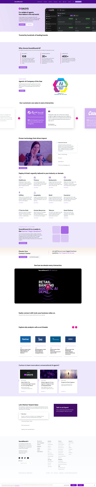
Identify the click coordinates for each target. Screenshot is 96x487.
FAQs (69, 444)
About (60, 1)
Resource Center (71, 442)
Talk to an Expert (23, 168)
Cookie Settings (66, 485)
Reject (73, 485)
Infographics (70, 452)
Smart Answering (60, 451)
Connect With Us (23, 67)
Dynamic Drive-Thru (61, 447)
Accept (80, 485)
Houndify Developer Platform (62, 462)
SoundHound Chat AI (61, 469)
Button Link (22, 344)
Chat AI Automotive (61, 454)
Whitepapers (70, 449)
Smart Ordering (60, 449)
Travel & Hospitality (50, 456)
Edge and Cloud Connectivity (62, 464)
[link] (36, 118)
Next (77, 118)
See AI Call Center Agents (34, 257)
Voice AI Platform (60, 461)
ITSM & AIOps (50, 466)
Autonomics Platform (61, 444)
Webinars (70, 447)
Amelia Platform (60, 442)
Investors (38, 444)
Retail (48, 451)
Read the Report (23, 243)
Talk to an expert (78, 1)
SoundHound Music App (61, 467)
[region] (48, 485)
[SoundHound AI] (18, 1)
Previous (19, 118)
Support (69, 1)
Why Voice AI (40, 1)
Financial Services (50, 444)
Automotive (49, 442)
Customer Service (50, 461)
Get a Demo (30, 24)
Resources (55, 1)
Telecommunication (50, 454)
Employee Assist (60, 452)
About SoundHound (40, 442)
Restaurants (49, 449)
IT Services (49, 464)
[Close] (94, 485)
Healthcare (49, 446)
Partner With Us (40, 451)
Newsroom (39, 446)
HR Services (49, 463)
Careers (38, 448)
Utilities (49, 458)
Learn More (22, 24)
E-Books (70, 454)
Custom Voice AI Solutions (62, 456)
